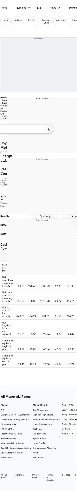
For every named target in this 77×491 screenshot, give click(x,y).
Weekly (18, 414)
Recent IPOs (6, 433)
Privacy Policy (35, 476)
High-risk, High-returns (43, 414)
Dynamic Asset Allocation (44, 448)
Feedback (66, 474)
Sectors (32, 20)
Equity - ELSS (68, 405)
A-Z (2, 410)
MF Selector (38, 457)
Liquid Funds (39, 443)
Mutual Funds (45, 21)
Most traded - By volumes (12, 443)
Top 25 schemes (40, 410)
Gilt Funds (37, 429)
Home (3, 7)
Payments (20, 7)
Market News (7, 457)
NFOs (35, 452)
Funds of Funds (40, 433)
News (52, 7)
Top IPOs (9, 429)
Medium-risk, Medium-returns (46, 419)
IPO (2, 429)
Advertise (19, 474)
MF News (66, 428)
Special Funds (39, 438)
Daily (11, 414)
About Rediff (4, 476)
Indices (18, 20)
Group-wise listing (9, 424)
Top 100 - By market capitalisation (16, 448)
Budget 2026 (68, 433)
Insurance (61, 20)
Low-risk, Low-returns (42, 424)
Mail (39, 7)
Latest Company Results (12, 452)
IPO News (17, 433)
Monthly (26, 414)
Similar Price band (9, 438)
